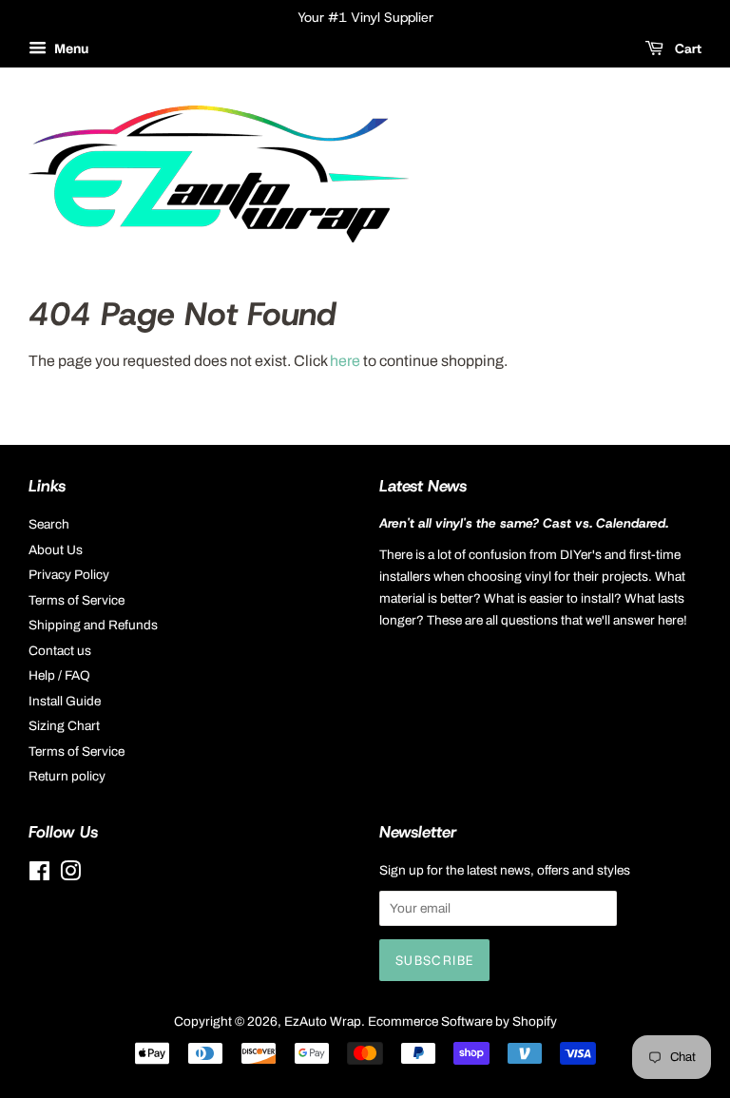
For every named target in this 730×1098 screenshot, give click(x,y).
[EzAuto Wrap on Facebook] (39, 875)
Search (49, 524)
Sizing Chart (64, 726)
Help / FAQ (59, 675)
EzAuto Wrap (322, 1021)
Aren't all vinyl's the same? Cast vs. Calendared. (523, 522)
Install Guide (65, 701)
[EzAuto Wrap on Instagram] (70, 875)
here (345, 361)
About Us (56, 550)
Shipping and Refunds (93, 625)
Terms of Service (77, 600)
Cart (686, 48)
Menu (69, 49)
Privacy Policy (69, 575)
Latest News (423, 485)
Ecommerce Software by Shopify (462, 1021)
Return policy (67, 776)
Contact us (60, 651)
